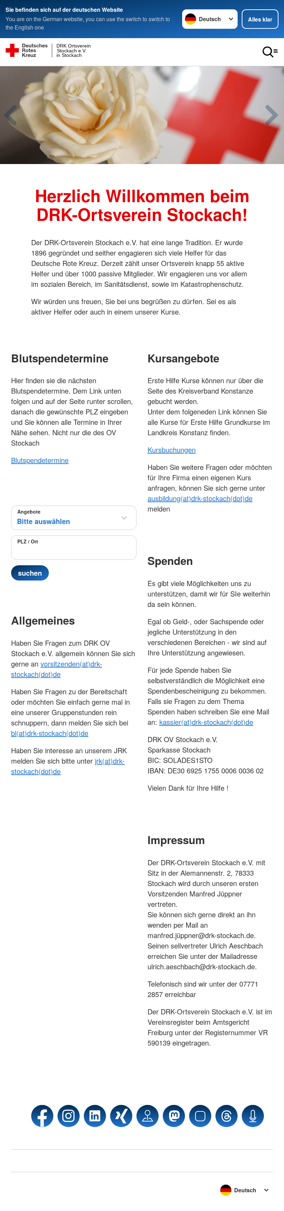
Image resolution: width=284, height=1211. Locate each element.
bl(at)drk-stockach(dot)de (49, 733)
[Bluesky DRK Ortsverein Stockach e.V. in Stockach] (200, 1116)
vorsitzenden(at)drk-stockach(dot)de (56, 669)
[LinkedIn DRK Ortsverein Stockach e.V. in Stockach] (95, 1116)
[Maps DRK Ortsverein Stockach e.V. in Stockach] (147, 1116)
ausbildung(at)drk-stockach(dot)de (200, 498)
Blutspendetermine (40, 460)
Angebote (29, 511)
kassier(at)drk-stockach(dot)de (206, 722)
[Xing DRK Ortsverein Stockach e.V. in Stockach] (121, 1116)
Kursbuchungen (172, 450)
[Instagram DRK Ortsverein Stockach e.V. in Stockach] (68, 1116)
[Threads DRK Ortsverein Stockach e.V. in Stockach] (226, 1116)
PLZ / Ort (27, 541)
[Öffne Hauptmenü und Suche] (270, 52)
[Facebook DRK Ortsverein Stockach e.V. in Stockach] (42, 1116)
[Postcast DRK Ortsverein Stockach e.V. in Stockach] (253, 1116)
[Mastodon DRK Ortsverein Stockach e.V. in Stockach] (174, 1116)
